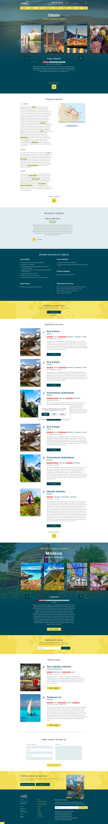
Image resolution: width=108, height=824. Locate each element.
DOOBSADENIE (47, 8)
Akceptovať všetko (45, 414)
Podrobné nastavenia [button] (63, 414)
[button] (81, 58)
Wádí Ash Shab (23, 159)
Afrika (39, 811)
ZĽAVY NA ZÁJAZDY (42, 801)
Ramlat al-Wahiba (33, 175)
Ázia (39, 808)
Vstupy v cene (45, 62)
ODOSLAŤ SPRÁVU (54, 765)
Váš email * (28, 750)
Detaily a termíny (54, 629)
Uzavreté (53, 354)
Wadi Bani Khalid (36, 178)
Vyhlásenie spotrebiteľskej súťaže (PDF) (63, 816)
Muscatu (34, 106)
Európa (39, 806)
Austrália (40, 815)
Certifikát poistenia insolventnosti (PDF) (63, 813)
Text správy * (58, 744)
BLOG (84, 8)
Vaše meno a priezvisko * (31, 744)
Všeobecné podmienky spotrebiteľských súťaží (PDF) (66, 818)
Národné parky (66, 600)
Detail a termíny (53, 688)
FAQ (79, 8)
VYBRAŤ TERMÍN (54, 312)
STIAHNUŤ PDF (42, 784)
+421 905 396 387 (57, 2)
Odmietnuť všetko (54, 414)
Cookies (2, 822)
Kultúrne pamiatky (53, 62)
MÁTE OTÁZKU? (54, 315)
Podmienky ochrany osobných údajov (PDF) (64, 811)
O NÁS (72, 8)
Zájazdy (24, 8)
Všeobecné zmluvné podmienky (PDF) (63, 814)
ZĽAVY (39, 8)
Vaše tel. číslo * (29, 755)
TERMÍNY (32, 8)
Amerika (40, 813)
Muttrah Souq (35, 142)
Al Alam (42, 131)
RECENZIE (65, 8)
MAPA (21, 814)
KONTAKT (57, 8)
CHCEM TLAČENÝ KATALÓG (27, 784)
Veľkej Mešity (43, 123)
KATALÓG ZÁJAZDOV (42, 804)
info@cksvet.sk (23, 803)
